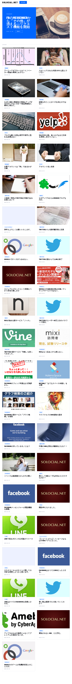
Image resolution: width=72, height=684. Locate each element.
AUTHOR (23, 2)
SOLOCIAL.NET (10, 2)
